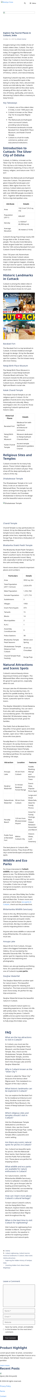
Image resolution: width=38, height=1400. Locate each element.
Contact (3, 1396)
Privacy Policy (5, 1386)
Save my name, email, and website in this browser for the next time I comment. (19, 1329)
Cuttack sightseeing (11, 1253)
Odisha (7, 1251)
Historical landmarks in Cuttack (13, 1255)
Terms (2, 1391)
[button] (25, 3)
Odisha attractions (9, 1258)
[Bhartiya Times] (9, 3)
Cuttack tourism (24, 1253)
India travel (28, 1255)
